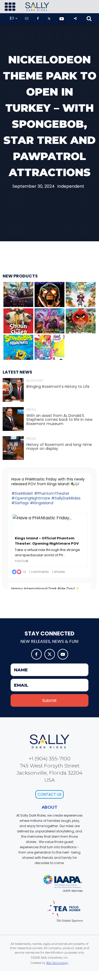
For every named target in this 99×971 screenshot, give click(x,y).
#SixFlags (20, 503)
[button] (10, 7)
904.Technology (57, 963)
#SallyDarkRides (66, 498)
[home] (36, 6)
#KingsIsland (41, 503)
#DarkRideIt (22, 493)
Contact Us (49, 794)
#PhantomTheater (51, 493)
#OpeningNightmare (30, 498)
